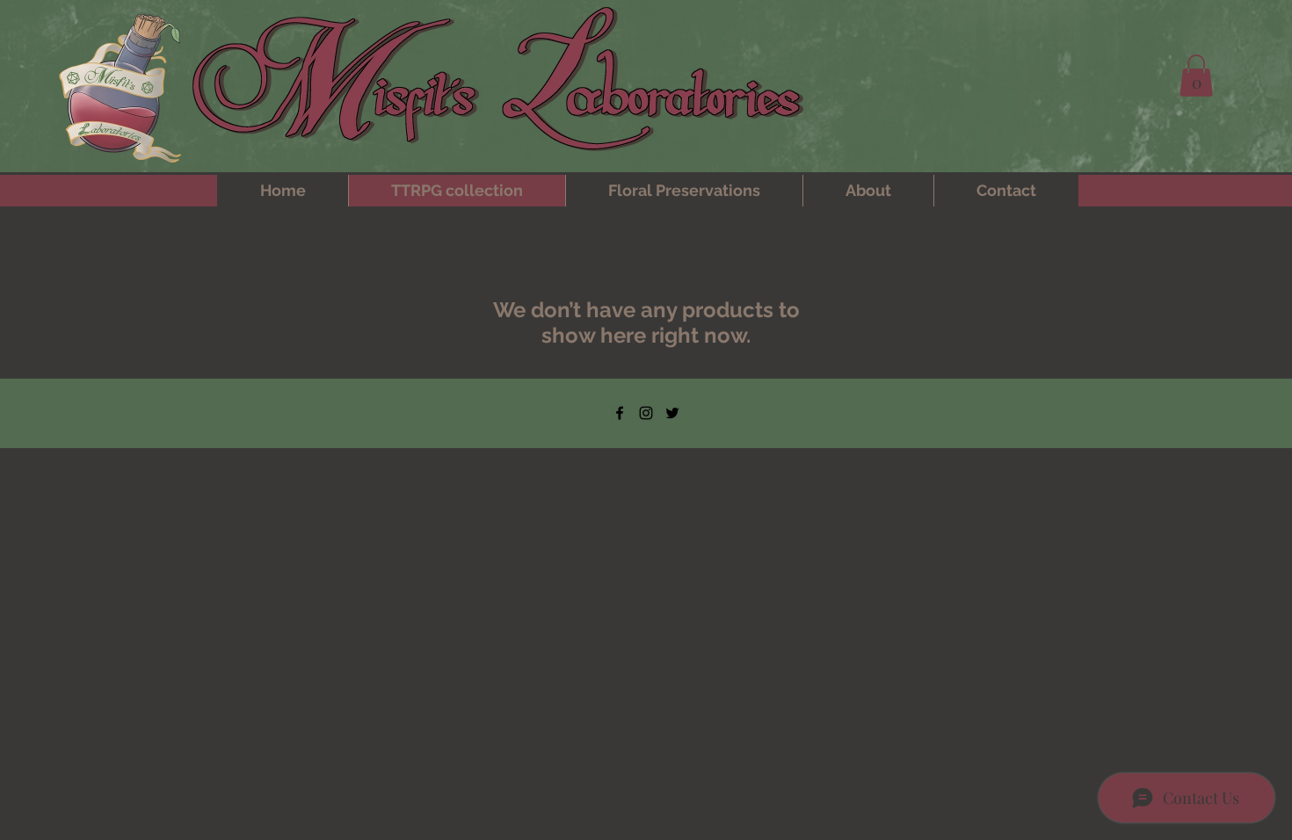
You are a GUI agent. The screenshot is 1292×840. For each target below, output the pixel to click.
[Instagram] (646, 413)
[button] (1196, 75)
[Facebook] (619, 413)
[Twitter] (672, 413)
